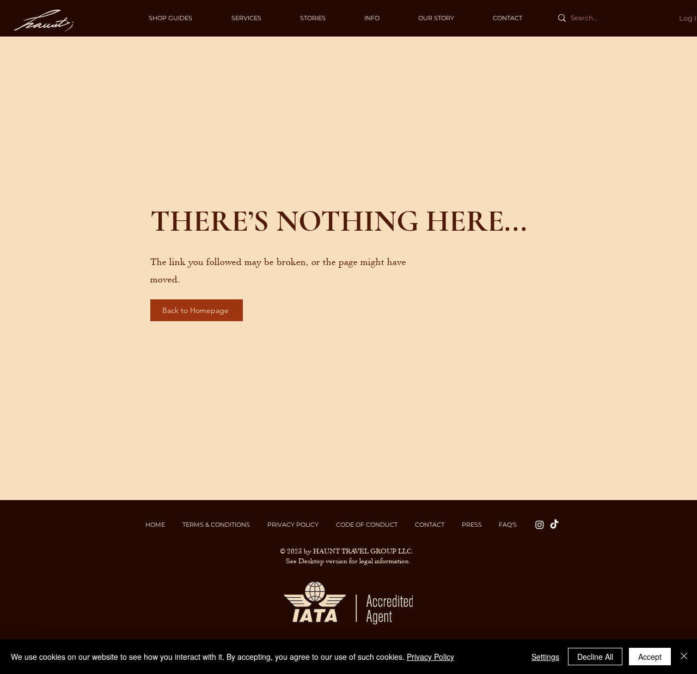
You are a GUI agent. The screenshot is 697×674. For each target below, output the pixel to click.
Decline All (595, 656)
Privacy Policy (430, 656)
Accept (650, 656)
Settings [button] (545, 656)
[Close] (683, 656)
